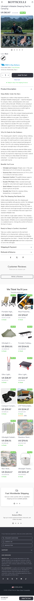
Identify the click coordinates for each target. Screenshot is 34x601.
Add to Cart (26, 598)
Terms (18, 590)
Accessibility (27, 590)
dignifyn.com (5, 558)
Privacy (21, 590)
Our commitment (6, 568)
